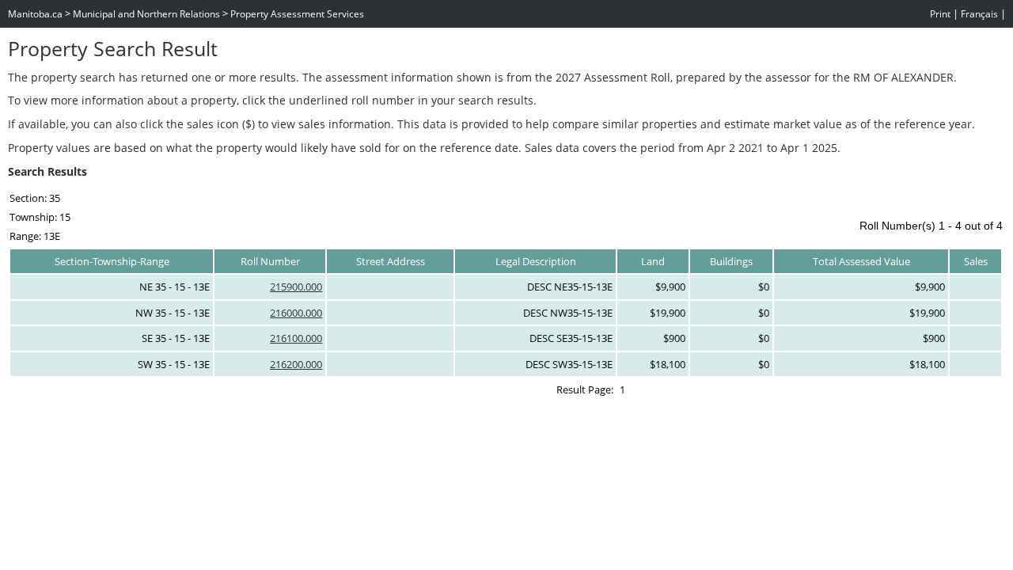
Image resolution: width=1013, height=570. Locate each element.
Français (979, 14)
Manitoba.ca (35, 14)
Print (940, 14)
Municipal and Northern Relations (146, 14)
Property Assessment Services (297, 14)
